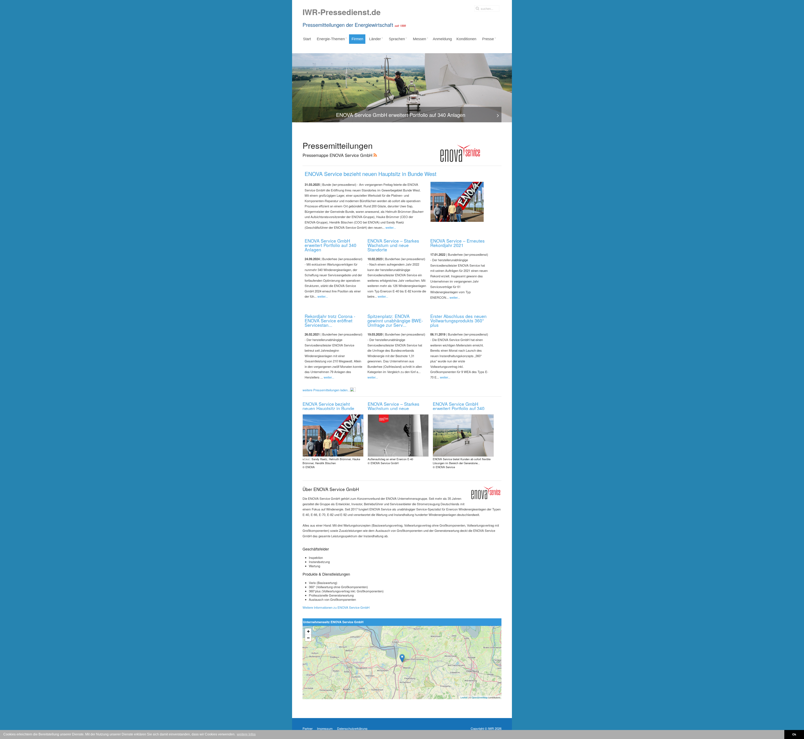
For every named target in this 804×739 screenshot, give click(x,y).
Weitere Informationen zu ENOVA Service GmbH (336, 607)
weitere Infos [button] (246, 734)
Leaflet (463, 697)
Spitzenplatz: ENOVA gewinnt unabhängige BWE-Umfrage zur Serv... (395, 320)
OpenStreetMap (480, 697)
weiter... (390, 227)
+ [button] (308, 631)
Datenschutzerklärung (352, 728)
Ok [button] (794, 734)
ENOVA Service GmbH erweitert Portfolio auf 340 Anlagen (330, 245)
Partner (308, 728)
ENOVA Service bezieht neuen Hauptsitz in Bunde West (370, 173)
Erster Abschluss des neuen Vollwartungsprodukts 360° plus (458, 320)
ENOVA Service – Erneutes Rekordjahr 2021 (457, 243)
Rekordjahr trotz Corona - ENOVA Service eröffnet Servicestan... (330, 320)
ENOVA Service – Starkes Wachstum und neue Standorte (393, 245)
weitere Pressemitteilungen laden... (326, 390)
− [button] (308, 638)
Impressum (325, 728)
